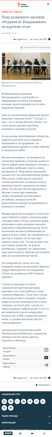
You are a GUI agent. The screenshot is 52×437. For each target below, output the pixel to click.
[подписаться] (10, 407)
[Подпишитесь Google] (4, 401)
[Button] (20, 39)
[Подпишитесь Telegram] (30, 401)
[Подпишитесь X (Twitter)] (17, 401)
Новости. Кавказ (12, 12)
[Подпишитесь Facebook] (10, 401)
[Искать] (44, 433)
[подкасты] (20, 433)
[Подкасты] (4, 407)
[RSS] (42, 401)
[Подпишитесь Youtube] (23, 401)
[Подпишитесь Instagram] (36, 401)
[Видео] (32, 433)
